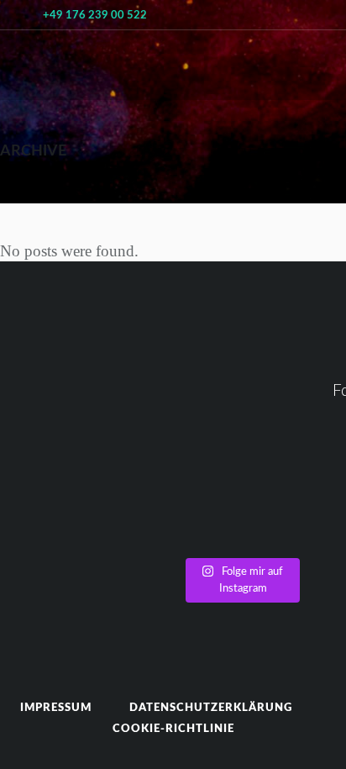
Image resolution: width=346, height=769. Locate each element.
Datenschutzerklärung (210, 708)
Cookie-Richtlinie (173, 729)
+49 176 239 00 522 (95, 15)
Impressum (56, 708)
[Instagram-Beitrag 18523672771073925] (240, 505)
